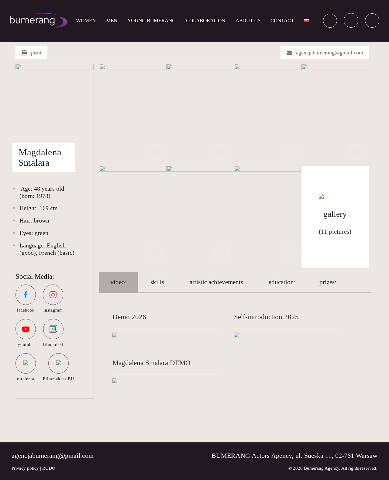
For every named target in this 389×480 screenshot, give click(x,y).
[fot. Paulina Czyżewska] (133, 114)
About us (248, 20)
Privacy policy (25, 468)
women (86, 20)
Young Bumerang (151, 20)
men (111, 20)
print (36, 53)
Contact (282, 20)
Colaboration (205, 20)
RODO (48, 468)
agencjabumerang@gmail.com (329, 53)
